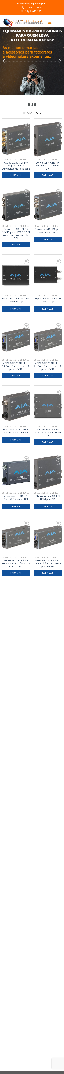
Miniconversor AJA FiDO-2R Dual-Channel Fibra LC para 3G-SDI (16, 366)
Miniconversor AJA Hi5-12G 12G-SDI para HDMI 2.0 (48, 432)
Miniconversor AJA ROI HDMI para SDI (48, 497)
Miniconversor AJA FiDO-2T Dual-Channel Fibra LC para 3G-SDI (48, 366)
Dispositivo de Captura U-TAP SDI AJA (48, 300)
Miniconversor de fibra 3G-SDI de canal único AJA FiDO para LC (16, 563)
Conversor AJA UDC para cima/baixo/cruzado (47, 231)
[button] (49, 22)
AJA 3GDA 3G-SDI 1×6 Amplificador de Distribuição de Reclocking (16, 165)
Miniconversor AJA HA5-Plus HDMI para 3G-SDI (16, 431)
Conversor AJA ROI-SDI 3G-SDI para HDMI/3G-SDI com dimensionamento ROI (16, 234)
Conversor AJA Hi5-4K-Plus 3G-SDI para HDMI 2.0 (48, 165)
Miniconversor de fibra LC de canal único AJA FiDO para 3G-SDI (48, 563)
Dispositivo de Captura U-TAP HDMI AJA (16, 300)
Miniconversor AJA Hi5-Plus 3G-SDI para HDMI (16, 497)
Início (27, 112)
